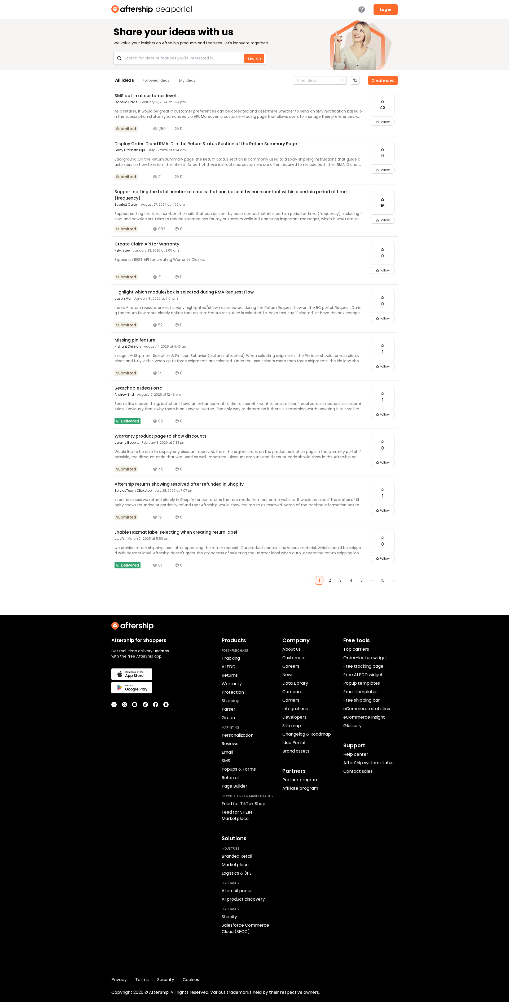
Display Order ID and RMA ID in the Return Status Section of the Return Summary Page (206, 144)
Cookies (191, 980)
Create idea (382, 80)
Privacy (119, 980)
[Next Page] (393, 580)
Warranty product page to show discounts (161, 436)
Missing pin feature (135, 340)
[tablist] (254, 80)
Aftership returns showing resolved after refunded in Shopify (179, 484)
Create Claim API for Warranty (147, 244)
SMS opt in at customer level (145, 96)
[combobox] (297, 80)
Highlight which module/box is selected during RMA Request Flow (184, 292)
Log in (385, 9)
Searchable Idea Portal (139, 388)
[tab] (124, 80)
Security (165, 980)
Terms (142, 980)
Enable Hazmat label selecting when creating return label (176, 532)
